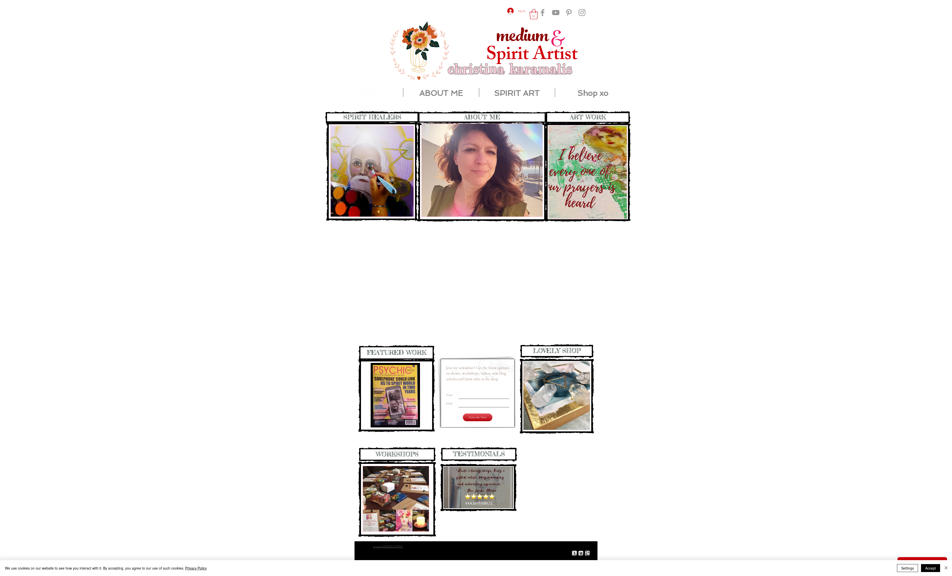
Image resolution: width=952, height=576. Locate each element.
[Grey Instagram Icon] (582, 12)
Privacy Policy (196, 568)
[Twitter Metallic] (580, 553)
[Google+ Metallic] (587, 553)
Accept (930, 568)
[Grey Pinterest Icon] (568, 12)
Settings (907, 568)
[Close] (946, 568)
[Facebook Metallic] (574, 553)
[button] (587, 172)
